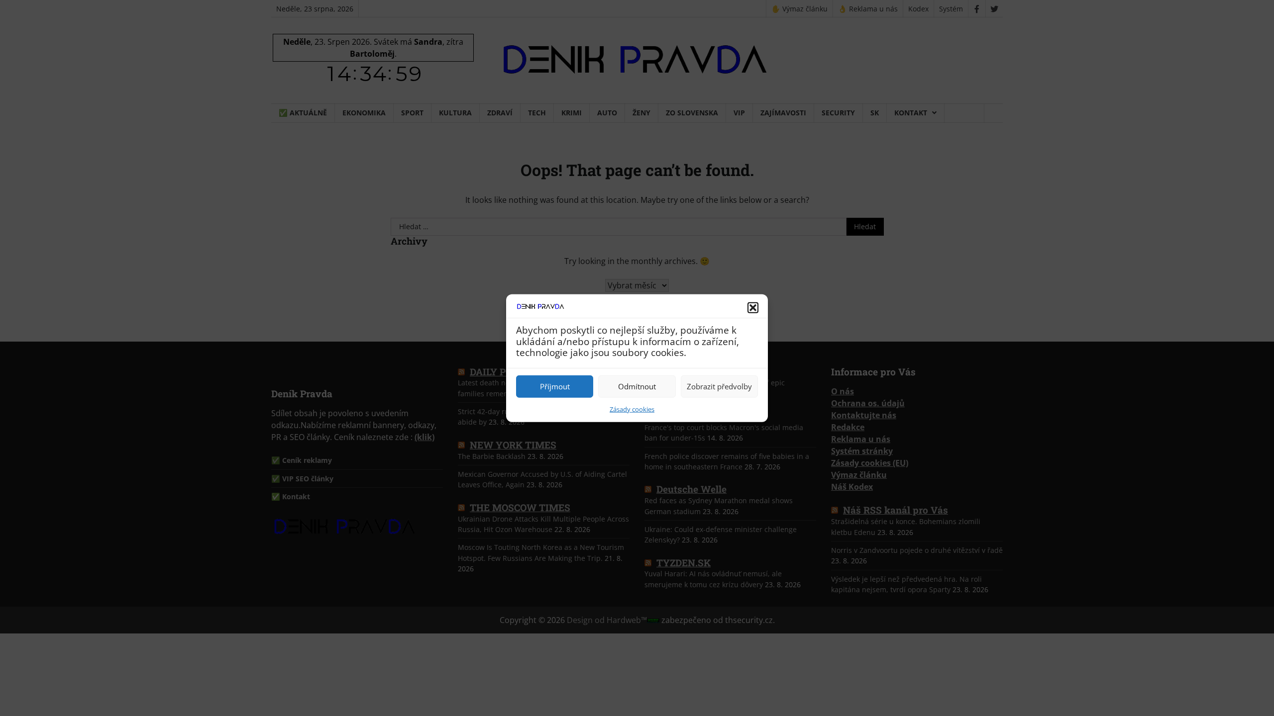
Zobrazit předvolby (719, 386)
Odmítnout (637, 386)
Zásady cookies (632, 408)
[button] (753, 308)
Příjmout (555, 386)
